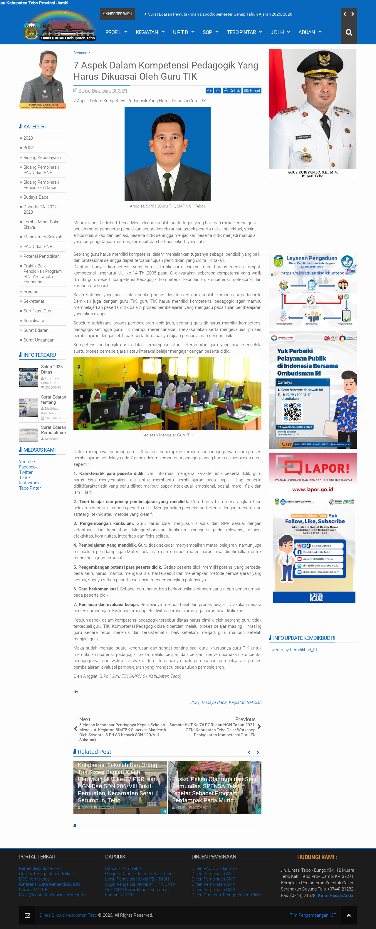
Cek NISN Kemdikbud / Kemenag (137, 889)
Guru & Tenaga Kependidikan (46, 873)
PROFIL (113, 32)
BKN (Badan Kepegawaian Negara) (52, 895)
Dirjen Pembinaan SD (212, 873)
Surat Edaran (36, 330)
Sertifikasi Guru (38, 311)
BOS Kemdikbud (34, 879)
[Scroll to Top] (349, 915)
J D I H (277, 32)
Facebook (28, 467)
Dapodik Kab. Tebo (123, 868)
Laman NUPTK (119, 895)
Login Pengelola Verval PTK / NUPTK (140, 884)
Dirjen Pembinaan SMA (213, 884)
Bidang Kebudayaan (42, 157)
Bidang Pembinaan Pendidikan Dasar (41, 185)
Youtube (27, 461)
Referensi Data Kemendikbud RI (49, 884)
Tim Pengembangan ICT (313, 915)
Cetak (234, 90)
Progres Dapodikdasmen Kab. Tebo (138, 873)
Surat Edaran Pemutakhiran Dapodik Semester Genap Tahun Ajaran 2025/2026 (220, 14)
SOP (207, 32)
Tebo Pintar (30, 488)
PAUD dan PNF (38, 246)
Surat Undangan (39, 340)
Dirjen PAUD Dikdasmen (214, 868)
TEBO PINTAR (241, 32)
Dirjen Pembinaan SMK (213, 889)
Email (255, 90)
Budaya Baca (214, 702)
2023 (28, 138)
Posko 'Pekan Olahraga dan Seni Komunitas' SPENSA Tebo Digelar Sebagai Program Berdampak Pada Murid (214, 790)
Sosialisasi (34, 320)
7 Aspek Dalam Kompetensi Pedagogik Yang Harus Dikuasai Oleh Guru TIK (165, 71)
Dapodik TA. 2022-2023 (41, 209)
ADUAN (306, 32)
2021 (194, 702)
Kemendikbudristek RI (40, 868)
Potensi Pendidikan (42, 256)
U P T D (180, 32)
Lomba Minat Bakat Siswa (42, 224)
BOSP (29, 147)
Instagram (29, 483)
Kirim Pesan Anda (335, 895)
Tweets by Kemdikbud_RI (293, 649)
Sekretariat (34, 301)
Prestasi (31, 291)
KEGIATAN (147, 32)
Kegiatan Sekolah (245, 702)
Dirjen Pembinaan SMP (213, 879)
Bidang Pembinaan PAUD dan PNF (41, 170)
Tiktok (25, 477)
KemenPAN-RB (33, 889)
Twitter (26, 472)
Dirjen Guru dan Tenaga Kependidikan (227, 895)
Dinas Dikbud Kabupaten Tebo (68, 915)
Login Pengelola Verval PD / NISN (137, 879)
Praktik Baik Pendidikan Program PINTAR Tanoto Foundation (43, 273)
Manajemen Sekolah (43, 237)
